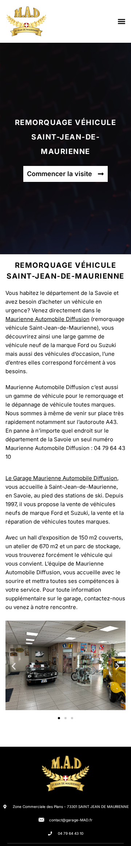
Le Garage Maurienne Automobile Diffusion (61, 478)
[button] (121, 22)
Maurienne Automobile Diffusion (47, 319)
